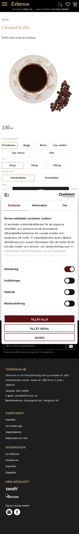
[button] (5, 4)
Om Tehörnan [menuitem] (12, 454)
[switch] (69, 281)
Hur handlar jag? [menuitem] (14, 426)
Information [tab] (39, 205)
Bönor (43, 145)
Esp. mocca (18, 153)
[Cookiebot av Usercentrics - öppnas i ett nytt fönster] (59, 195)
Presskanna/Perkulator (10, 145)
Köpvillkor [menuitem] (11, 419)
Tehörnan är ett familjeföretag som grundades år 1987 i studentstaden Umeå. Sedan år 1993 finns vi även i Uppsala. (38, 380)
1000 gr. (57, 165)
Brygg (26, 145)
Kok (52, 153)
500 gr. (34, 165)
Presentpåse (51, 177)
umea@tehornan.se (26, 395)
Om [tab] (64, 205)
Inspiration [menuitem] (11, 466)
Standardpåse (18, 177)
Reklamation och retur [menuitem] (17, 438)
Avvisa (40, 337)
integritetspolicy (48, 352)
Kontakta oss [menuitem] (12, 460)
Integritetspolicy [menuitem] (13, 432)
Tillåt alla (39, 319)
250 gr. (12, 165)
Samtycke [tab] (14, 205)
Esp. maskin (60, 145)
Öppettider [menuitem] (11, 472)
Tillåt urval (39, 328)
